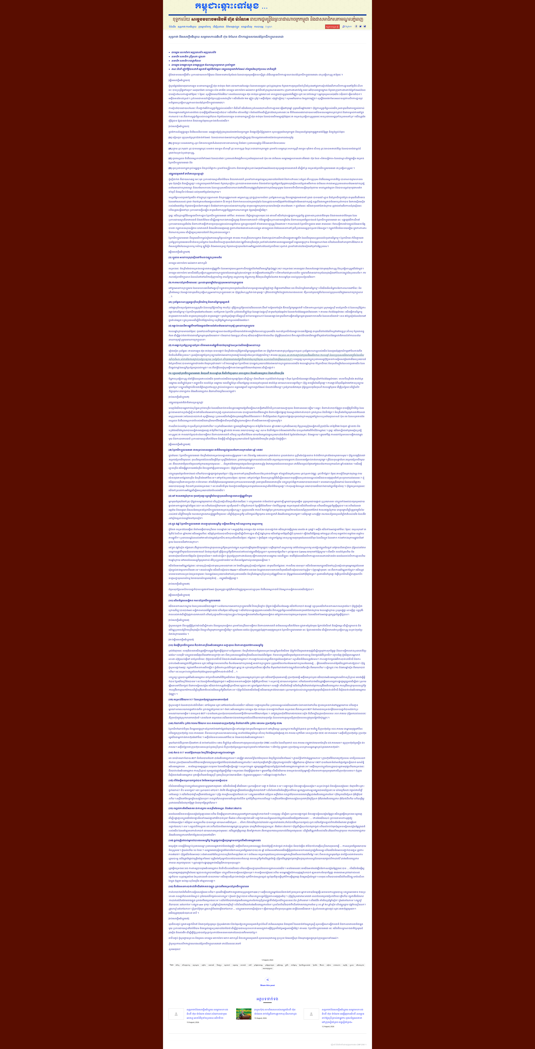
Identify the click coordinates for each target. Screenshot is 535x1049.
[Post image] (176, 1014)
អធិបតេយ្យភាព (360, 965)
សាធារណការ (336, 965)
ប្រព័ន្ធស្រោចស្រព (269, 965)
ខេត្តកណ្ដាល (196, 965)
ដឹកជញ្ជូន (219, 965)
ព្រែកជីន (315, 965)
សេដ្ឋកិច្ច (345, 965)
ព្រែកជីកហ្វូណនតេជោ (304, 965)
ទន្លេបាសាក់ (227, 965)
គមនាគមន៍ (211, 965)
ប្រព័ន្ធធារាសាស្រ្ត (258, 965)
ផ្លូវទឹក (286, 965)
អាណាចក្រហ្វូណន (267, 968)
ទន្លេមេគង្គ (235, 965)
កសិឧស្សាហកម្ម (186, 965)
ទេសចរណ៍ (243, 965)
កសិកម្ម (177, 965)
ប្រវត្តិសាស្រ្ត (280, 965)
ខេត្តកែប (204, 965)
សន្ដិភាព (329, 965)
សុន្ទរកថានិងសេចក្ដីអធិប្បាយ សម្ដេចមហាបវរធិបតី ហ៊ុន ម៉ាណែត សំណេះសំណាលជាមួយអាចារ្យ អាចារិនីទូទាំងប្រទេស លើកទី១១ (207, 1014)
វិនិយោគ (322, 965)
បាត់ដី (250, 965)
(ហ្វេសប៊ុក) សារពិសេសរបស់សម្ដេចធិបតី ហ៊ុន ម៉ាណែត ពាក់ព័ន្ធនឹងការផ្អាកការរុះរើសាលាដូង (275, 1012)
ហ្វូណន (352, 965)
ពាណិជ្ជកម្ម (294, 965)
